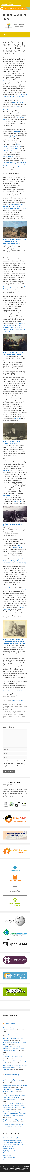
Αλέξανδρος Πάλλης (9, 561)
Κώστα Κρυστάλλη (11, 164)
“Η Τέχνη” (23, 590)
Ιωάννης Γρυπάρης (20, 563)
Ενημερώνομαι (15, 880)
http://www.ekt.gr (17, 700)
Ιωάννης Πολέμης (16, 327)
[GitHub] (18, 15)
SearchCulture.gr (14, 689)
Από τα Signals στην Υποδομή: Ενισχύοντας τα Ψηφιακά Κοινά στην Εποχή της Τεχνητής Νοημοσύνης (14, 1113)
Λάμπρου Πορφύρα (9, 162)
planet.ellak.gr (10, 1023)
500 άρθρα (17, 418)
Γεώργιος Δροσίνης (9, 325)
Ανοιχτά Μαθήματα (9, 1157)
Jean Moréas (22, 162)
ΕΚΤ (22, 706)
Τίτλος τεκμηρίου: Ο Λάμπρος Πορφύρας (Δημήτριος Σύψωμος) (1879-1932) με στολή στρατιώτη (14, 641)
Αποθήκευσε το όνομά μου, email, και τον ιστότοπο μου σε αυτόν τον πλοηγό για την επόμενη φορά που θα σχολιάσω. (14, 764)
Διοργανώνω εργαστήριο (15, 892)
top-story (16, 704)
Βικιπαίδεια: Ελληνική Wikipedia (13, 1138)
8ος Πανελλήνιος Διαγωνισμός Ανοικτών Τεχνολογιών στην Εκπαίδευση (15, 10)
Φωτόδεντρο (7, 1155)
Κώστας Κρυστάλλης (19, 559)
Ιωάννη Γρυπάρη (18, 166)
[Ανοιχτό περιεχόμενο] (15, 25)
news (5, 704)
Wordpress (27, 1166)
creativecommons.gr (8, 4)
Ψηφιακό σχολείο (8, 1149)
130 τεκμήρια (18, 501)
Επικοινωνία (22, 1169)
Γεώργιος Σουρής (8, 329)
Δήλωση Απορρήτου (15, 1168)
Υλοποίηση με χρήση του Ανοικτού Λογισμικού (12, 1166)
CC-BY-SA (15, 1169)
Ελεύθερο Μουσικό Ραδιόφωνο (15, 904)
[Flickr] (5, 18)
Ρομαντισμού (17, 106)
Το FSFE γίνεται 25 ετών (10, 1034)
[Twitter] (11, 15)
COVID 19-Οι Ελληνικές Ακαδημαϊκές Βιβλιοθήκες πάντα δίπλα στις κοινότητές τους (14, 716)
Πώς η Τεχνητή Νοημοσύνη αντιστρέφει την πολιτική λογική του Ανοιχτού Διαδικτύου (14, 1048)
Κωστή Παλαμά (10, 137)
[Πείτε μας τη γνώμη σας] (4, 15)
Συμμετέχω (15, 870)
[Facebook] (8, 15)
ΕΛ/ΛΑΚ (2, 4)
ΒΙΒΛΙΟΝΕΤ (6, 495)
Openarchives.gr (8, 691)
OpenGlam (10, 704)
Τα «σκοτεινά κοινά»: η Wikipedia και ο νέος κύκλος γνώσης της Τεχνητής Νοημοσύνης (15, 1067)
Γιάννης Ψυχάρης (8, 287)
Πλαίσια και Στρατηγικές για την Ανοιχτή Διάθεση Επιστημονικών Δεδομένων (13, 1126)
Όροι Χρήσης (6, 1168)
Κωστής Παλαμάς (18, 323)
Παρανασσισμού (10, 108)
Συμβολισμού (7, 110)
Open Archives (7, 1160)
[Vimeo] (25, 15)
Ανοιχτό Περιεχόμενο (14, 706)
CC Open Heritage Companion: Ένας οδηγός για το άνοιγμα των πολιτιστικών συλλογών (14, 1097)
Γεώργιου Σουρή (8, 150)
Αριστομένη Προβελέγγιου (11, 148)
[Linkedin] (15, 15)
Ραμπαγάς (6, 470)
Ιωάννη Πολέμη (16, 146)
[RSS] (8, 18)
